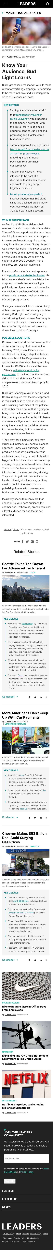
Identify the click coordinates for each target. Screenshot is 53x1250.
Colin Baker (10, 721)
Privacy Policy (26, 1172)
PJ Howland (10, 572)
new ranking (27, 623)
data (22, 775)
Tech (33, 572)
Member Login (33, 1238)
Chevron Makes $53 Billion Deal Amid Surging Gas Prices (24, 837)
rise (44, 790)
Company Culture (10, 1003)
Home (7, 529)
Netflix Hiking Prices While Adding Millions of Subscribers (23, 1106)
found (20, 675)
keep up (23, 808)
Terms (45, 1234)
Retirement (7, 1052)
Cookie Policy (35, 1234)
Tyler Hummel (13, 56)
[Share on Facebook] (22, 542)
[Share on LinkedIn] (37, 542)
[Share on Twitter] (27, 542)
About (18, 1234)
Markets (35, 846)
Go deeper (8, 696)
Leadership (9, 1199)
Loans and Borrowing (15, 724)
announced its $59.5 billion (21, 912)
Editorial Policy (20, 1238)
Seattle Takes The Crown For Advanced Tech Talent (23, 566)
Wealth (7, 1207)
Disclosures (7, 1238)
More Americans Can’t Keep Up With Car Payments (25, 715)
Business (8, 1190)
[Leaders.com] (26, 3)
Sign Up (9, 1181)
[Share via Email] (32, 542)
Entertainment (9, 1101)
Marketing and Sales (23, 13)
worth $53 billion (21, 901)
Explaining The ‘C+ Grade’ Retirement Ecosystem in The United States (25, 1057)
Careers (25, 1234)
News (16, 529)
